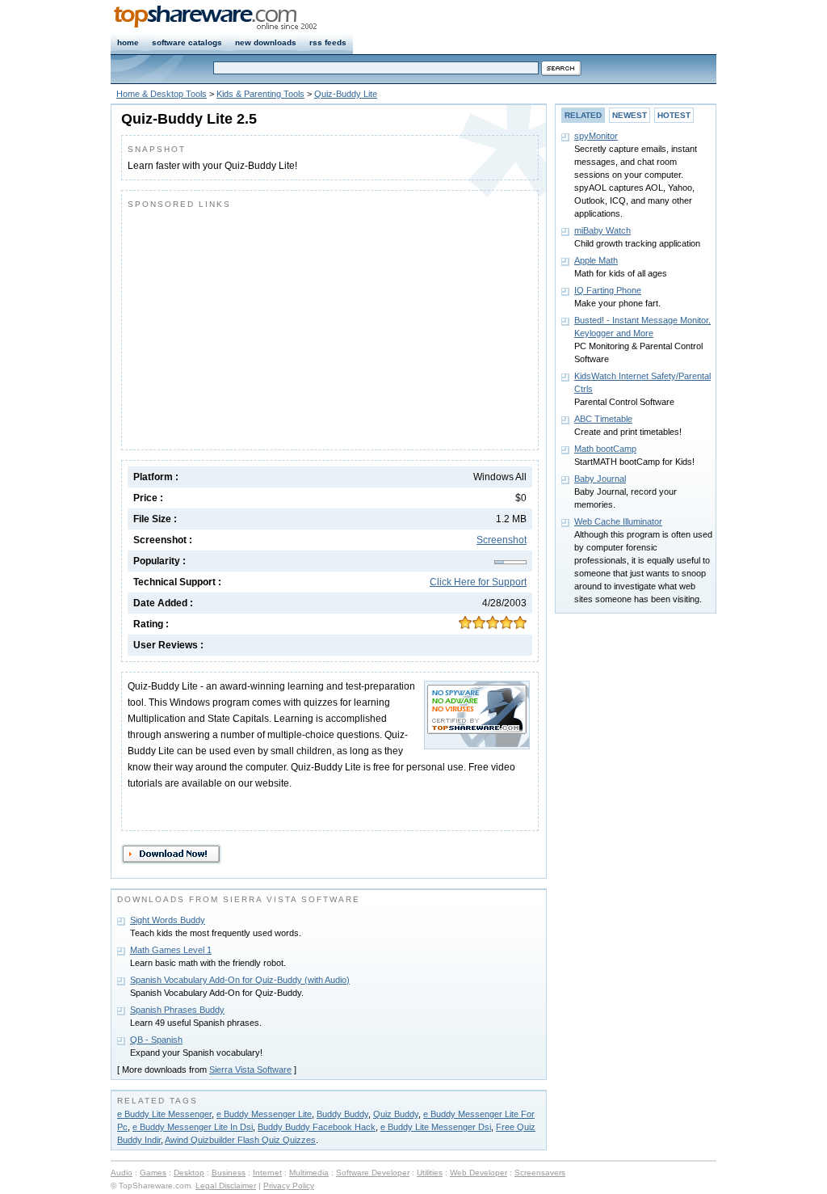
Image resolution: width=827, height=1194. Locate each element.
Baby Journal (600, 478)
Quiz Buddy (395, 1114)
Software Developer (372, 1172)
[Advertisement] (263, 326)
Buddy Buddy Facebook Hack (317, 1127)
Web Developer (478, 1172)
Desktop (189, 1172)
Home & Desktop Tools (161, 94)
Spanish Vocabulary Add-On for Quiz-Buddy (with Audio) (240, 980)
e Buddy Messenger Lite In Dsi (192, 1127)
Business (229, 1172)
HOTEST (674, 115)
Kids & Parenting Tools (260, 94)
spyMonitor (596, 136)
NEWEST (629, 115)
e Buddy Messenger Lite (264, 1114)
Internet (267, 1172)
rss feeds (327, 42)
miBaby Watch (602, 230)
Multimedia (309, 1172)
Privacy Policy (288, 1185)
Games (153, 1172)
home (128, 42)
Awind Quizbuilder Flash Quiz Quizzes (240, 1140)
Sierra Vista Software (250, 1069)
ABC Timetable (603, 419)
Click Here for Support (478, 582)
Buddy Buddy (342, 1114)
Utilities (430, 1172)
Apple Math (596, 260)
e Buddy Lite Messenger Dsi (435, 1127)
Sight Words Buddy (167, 920)
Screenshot (501, 540)
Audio (121, 1172)
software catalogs (187, 42)
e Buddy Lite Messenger (164, 1114)
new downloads (265, 42)
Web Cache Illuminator (618, 521)
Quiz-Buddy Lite (345, 94)
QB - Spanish (156, 1039)
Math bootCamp (605, 449)
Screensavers (539, 1172)
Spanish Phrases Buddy (177, 1010)
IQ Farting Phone (607, 290)
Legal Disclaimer (225, 1185)
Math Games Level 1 (171, 950)
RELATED (583, 115)
